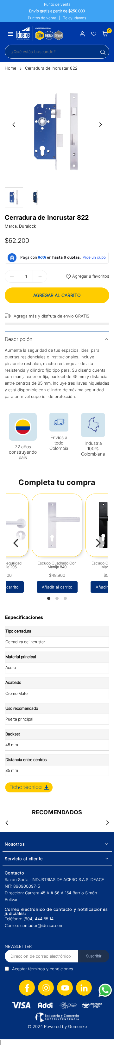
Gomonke (77, 1026)
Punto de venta (57, 4)
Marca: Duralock (20, 226)
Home (10, 68)
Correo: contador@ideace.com (34, 925)
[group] (57, 131)
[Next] (97, 543)
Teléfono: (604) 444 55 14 (29, 918)
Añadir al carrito (57, 586)
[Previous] (16, 543)
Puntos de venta (42, 18)
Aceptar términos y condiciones (42, 968)
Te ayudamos (74, 18)
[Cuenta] (82, 33)
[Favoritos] (93, 33)
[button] (10, 33)
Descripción (18, 339)
